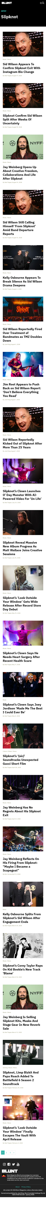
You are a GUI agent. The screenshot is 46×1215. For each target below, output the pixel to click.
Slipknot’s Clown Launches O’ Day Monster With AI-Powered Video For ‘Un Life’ (22, 495)
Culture (5, 751)
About (17, 1187)
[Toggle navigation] (41, 2)
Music (4, 59)
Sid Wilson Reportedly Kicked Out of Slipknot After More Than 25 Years (22, 443)
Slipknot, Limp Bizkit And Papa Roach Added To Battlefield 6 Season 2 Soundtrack (21, 1078)
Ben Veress (8, 874)
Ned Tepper (8, 75)
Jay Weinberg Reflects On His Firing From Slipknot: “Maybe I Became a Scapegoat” (21, 864)
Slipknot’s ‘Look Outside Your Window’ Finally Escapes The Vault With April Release (20, 1133)
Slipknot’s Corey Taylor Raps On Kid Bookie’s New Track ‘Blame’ (23, 969)
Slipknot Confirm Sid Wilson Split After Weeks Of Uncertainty (22, 119)
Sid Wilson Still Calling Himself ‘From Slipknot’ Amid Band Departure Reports (19, 228)
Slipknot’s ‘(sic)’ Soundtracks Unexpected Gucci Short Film (20, 760)
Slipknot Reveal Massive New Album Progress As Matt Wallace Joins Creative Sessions (22, 548)
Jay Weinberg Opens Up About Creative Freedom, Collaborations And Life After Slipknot (20, 172)
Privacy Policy (26, 1187)
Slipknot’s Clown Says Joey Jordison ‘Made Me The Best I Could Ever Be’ (22, 708)
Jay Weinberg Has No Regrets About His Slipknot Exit (22, 811)
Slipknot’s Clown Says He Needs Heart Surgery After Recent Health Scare (21, 657)
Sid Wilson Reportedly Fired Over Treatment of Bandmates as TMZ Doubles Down (22, 334)
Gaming (5, 1067)
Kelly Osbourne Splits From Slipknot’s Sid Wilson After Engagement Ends (22, 918)
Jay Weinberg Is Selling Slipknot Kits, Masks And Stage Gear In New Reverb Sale (21, 1022)
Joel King (7, 344)
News (9, 59)
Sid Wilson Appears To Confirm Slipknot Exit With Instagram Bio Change (21, 68)
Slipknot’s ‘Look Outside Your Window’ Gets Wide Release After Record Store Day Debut (22, 603)
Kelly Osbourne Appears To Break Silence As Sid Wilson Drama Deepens (22, 281)
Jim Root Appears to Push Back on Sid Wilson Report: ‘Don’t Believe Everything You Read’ (22, 390)
